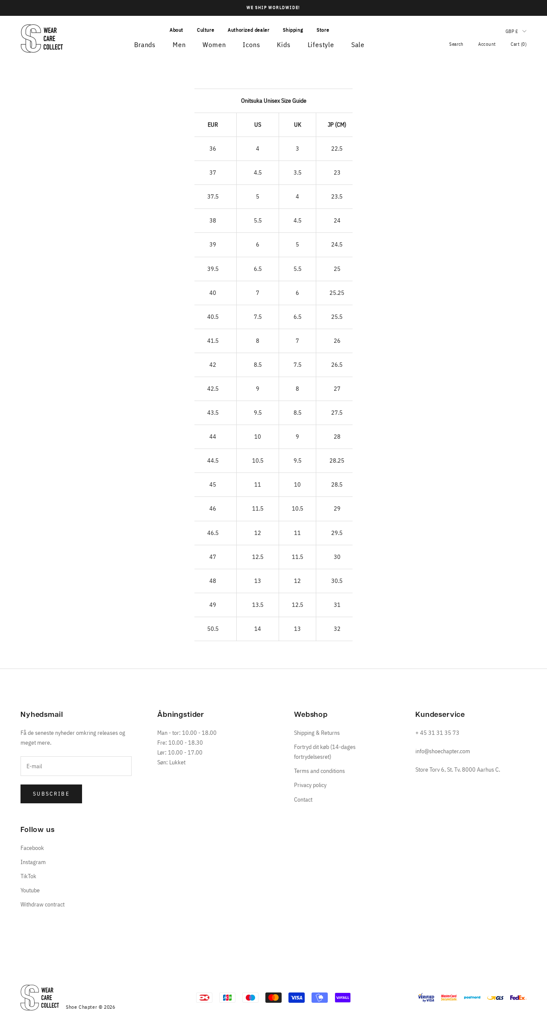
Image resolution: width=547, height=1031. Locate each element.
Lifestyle (321, 44)
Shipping (293, 30)
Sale (358, 44)
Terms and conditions (319, 771)
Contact (303, 799)
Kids (283, 44)
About (176, 30)
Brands (145, 44)
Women (214, 44)
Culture (205, 30)
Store (323, 30)
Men (179, 44)
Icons (251, 44)
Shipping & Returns (317, 733)
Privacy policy (310, 785)
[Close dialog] (19, 794)
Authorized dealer (248, 30)
